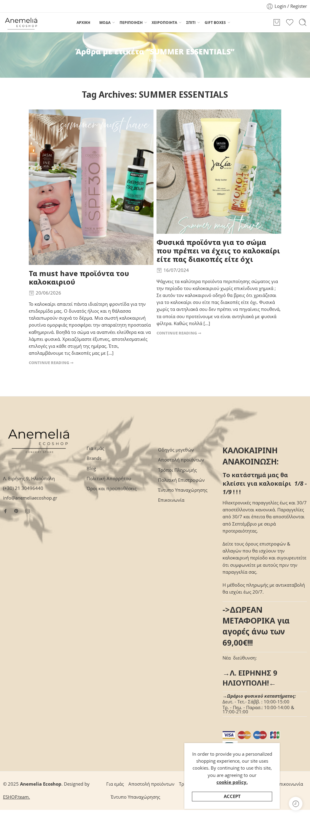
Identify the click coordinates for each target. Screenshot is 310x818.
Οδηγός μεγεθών (176, 450)
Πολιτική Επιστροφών (181, 480)
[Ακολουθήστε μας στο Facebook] (5, 511)
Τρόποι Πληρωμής (177, 470)
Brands (94, 458)
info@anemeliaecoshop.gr (30, 498)
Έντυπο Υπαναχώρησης (182, 490)
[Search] (302, 22)
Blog (91, 468)
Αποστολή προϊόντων (181, 460)
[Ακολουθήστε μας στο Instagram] (27, 511)
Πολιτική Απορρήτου (109, 478)
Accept (232, 796)
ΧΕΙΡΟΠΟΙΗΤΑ (164, 22)
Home (155, 60)
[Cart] (276, 22)
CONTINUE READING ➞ (51, 362)
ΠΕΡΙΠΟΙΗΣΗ (131, 22)
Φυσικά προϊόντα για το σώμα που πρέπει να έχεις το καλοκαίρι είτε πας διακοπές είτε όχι (218, 251)
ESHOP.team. (16, 797)
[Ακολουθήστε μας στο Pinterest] (16, 511)
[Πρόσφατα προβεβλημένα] (295, 803)
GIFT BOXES (215, 22)
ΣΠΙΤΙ (191, 22)
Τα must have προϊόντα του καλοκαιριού (79, 277)
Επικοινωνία (171, 500)
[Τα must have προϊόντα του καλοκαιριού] (91, 187)
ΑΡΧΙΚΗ (83, 22)
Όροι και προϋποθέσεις (112, 488)
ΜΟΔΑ (104, 22)
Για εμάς (95, 448)
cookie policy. (232, 782)
